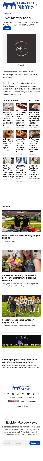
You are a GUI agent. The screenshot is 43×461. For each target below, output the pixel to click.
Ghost (26, 406)
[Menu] (40, 5)
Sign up (6, 393)
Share (7, 28)
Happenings (7, 13)
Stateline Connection (28, 402)
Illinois (20, 398)
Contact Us (29, 398)
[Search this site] (36, 5)
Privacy (12, 398)
